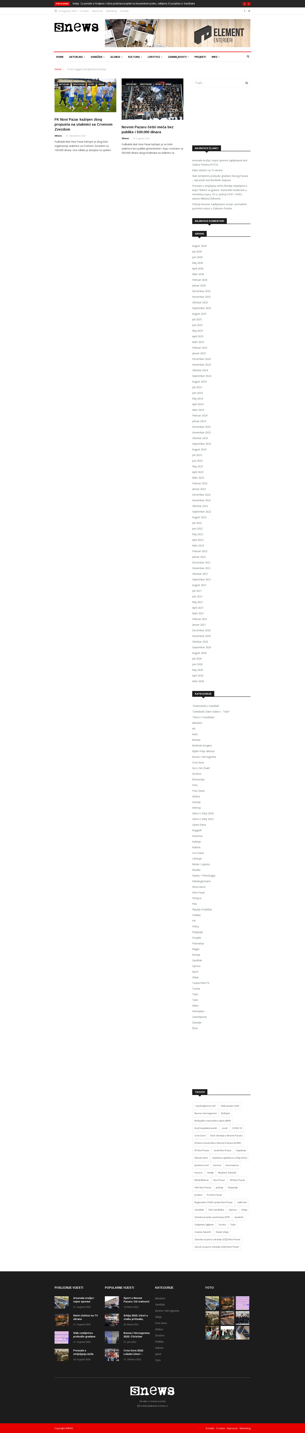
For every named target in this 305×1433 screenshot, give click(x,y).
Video (195, 1005)
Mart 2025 (198, 342)
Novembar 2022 (201, 500)
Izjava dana (199, 824)
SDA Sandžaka (216, 1209)
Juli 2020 (197, 658)
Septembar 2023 (201, 443)
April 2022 (198, 540)
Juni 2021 (197, 596)
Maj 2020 (197, 670)
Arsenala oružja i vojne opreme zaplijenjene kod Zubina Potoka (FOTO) (219, 162)
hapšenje (241, 1150)
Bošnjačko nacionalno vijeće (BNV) (213, 1120)
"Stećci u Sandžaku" (203, 717)
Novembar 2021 (201, 568)
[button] (244, 4)
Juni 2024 (197, 393)
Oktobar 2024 (200, 370)
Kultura (134, 56)
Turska (196, 988)
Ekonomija (198, 779)
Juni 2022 (197, 528)
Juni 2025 (197, 325)
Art (194, 728)
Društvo (196, 773)
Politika (196, 915)
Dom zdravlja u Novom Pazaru (226, 1135)
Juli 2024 (197, 387)
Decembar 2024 (201, 359)
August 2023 (199, 449)
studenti (238, 1217)
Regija (195, 949)
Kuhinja (196, 841)
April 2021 (198, 607)
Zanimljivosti (177, 56)
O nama (84, 11)
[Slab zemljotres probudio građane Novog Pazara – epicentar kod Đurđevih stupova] (62, 1338)
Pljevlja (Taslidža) (202, 909)
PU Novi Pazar (214, 1194)
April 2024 (198, 404)
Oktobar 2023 (200, 438)
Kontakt (124, 11)
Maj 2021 (197, 602)
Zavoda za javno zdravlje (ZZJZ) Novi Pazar (217, 1239)
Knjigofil (196, 830)
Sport (91, 84)
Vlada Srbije (222, 1232)
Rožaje (196, 954)
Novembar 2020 (201, 636)
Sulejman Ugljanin (204, 1224)
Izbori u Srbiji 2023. (203, 819)
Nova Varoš (199, 886)
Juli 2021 (197, 590)
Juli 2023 (197, 455)
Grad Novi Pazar (222, 1150)
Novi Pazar (79, 84)
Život (195, 1028)
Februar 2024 (199, 415)
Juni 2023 (197, 460)
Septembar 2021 (201, 579)
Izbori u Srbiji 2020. (203, 813)
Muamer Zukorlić (227, 1172)
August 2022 (199, 517)
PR (193, 920)
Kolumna (197, 836)
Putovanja (198, 943)
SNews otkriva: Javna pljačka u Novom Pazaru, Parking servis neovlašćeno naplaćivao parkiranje (136, 3)
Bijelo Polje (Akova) (203, 751)
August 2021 (199, 585)
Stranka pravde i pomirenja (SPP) (212, 1217)
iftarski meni (201, 1157)
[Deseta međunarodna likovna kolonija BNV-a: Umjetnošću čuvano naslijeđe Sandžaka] (227, 1338)
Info (215, 56)
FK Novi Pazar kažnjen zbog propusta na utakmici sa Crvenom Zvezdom (83, 124)
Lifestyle (154, 56)
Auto (195, 734)
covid (224, 1128)
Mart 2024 (198, 409)
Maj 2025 (197, 330)
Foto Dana (198, 790)
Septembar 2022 (201, 511)
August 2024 (199, 381)
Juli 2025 (197, 319)
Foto (195, 785)
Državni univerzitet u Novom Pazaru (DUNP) (218, 1142)
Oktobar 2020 (200, 641)
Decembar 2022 (201, 494)
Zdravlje (196, 1022)
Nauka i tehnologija (203, 875)
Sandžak (97, 56)
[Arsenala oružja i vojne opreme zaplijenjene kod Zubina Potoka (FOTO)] (62, 1303)
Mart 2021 (198, 613)
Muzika (196, 870)
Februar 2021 (199, 619)
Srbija (101, 84)
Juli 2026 (197, 251)
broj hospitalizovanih (206, 1128)
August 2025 (199, 313)
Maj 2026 (197, 262)
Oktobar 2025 (200, 302)
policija (219, 1187)
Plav (194, 903)
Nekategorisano (201, 881)
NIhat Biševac (202, 1180)
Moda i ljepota (201, 864)
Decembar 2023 (201, 426)
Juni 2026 (197, 257)
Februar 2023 (199, 483)
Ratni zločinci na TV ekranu (207, 170)
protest (198, 1194)
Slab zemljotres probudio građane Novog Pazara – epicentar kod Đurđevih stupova (220, 178)
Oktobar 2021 (200, 573)
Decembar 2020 (201, 630)
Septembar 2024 (201, 376)
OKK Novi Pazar (203, 1187)
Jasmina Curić (202, 1165)
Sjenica (196, 966)
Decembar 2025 (201, 291)
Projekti (200, 56)
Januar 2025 (199, 353)
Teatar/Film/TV (200, 983)
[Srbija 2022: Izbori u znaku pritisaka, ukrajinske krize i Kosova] (113, 1320)
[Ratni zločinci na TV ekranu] (62, 1320)
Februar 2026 (199, 279)
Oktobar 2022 (200, 506)
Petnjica (196, 898)
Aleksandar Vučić (230, 1105)
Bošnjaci (225, 1113)
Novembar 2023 (201, 432)
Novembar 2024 (201, 364)
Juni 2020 (197, 664)
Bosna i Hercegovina (204, 756)
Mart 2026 (198, 274)
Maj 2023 (197, 466)
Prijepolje (197, 932)
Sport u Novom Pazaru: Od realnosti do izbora (136, 1302)
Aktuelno (76, 56)
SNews (58, 135)
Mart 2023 (198, 477)
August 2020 (199, 653)
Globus (115, 56)
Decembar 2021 (201, 562)
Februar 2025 (199, 347)
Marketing (111, 11)
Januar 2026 (199, 285)
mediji (210, 1172)
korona (217, 1165)
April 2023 (198, 472)
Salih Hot (242, 1202)
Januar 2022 (199, 556)
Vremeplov (198, 1011)
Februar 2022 (199, 551)
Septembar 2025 (201, 308)
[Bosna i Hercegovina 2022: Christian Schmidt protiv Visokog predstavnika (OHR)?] (113, 1338)
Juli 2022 (197, 523)
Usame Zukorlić (203, 1232)
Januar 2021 (199, 624)
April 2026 (198, 268)
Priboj (195, 926)
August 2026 (199, 246)
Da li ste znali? (201, 768)
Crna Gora (198, 762)
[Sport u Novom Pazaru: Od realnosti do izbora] (113, 1303)
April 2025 (198, 336)
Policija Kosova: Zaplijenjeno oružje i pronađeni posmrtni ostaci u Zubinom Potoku (219, 206)
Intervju (196, 807)
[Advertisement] (221, 116)
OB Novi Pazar (237, 1180)
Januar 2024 (199, 421)
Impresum (97, 11)
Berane (196, 739)
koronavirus (232, 1165)
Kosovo (199, 1172)
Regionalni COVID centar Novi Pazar (214, 1202)
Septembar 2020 (201, 647)
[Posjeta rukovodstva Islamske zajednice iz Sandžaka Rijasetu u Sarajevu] (242, 1323)
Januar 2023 (199, 489)
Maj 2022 (197, 534)
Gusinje (196, 802)
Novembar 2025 (201, 296)
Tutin (195, 994)
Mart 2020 (198, 681)
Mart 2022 (198, 545)
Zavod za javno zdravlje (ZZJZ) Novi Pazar (217, 1246)
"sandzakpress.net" (205, 1105)
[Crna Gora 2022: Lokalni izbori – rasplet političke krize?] (113, 1355)
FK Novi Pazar (202, 1150)
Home (60, 56)
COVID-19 (237, 1128)
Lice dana (198, 853)
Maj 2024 (197, 398)
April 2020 (198, 675)
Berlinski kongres (202, 745)
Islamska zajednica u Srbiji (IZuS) (229, 1157)
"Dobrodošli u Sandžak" (206, 706)
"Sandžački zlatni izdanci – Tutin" (211, 711)
